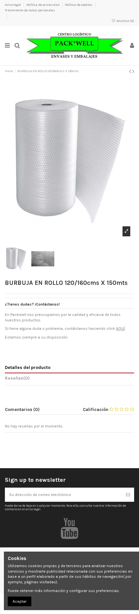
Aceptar (20, 601)
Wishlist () (125, 21)
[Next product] (133, 71)
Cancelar (76, 541)
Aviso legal (13, 5)
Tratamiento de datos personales (30, 10)
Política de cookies (79, 5)
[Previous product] (130, 71)
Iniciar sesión (103, 541)
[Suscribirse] (128, 494)
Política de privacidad (43, 5)
